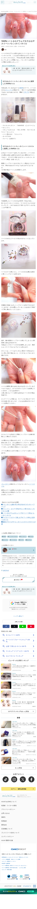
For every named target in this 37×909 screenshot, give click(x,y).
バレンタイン (5, 484)
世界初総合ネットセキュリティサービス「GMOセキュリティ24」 (15, 857)
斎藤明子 (34, 706)
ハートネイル (14, 540)
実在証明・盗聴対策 (6, 863)
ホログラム (29, 540)
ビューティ (18, 11)
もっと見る (18, 768)
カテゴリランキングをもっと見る (18, 711)
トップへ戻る (17, 616)
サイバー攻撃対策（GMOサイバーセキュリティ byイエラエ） (14, 865)
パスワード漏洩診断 (6, 859)
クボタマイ (33, 688)
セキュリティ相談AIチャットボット (9, 861)
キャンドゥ (8, 90)
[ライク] (35, 1)
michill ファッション (31, 745)
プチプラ (26, 92)
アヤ (35, 679)
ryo (5, 49)
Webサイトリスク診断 (15, 859)
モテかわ (31, 536)
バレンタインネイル (13, 536)
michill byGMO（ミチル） (7, 11)
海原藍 (34, 727)
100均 (21, 88)
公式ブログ (6, 570)
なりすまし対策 (22, 867)
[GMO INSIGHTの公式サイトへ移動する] (18, 848)
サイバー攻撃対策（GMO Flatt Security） (10, 867)
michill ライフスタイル (31, 754)
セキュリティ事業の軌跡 (7, 869)
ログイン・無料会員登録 (18, 789)
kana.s (34, 670)
